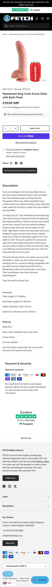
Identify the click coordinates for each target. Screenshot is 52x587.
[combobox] (26, 26)
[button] (42, 18)
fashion (39, 461)
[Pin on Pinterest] (21, 163)
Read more (10, 478)
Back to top (26, 438)
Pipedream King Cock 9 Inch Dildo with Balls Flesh (26, 34)
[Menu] (48, 18)
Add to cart (35, 128)
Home (5, 34)
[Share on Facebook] (16, 163)
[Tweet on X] (11, 163)
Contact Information (10, 578)
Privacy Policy (25, 578)
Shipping (16, 107)
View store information (15, 156)
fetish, (46, 461)
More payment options (26, 142)
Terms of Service (22, 581)
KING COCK (7, 89)
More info (10, 543)
